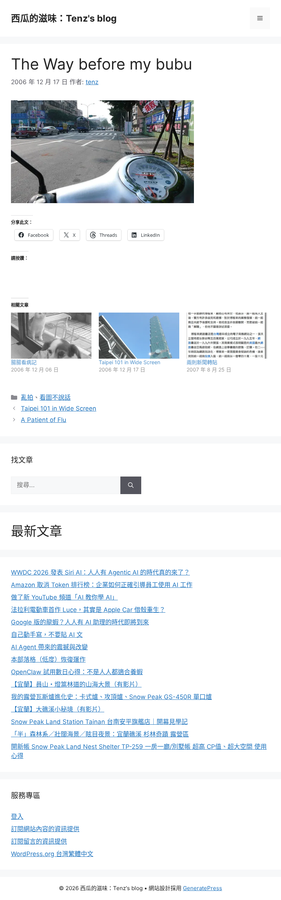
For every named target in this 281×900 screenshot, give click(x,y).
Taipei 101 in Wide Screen (129, 362)
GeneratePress (202, 888)
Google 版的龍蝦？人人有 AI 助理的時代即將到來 (80, 622)
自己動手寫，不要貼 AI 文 (47, 634)
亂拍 (27, 397)
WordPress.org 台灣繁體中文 (52, 854)
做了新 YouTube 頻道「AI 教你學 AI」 (64, 597)
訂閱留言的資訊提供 (39, 841)
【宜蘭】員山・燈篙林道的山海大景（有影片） (76, 684)
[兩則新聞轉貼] (227, 336)
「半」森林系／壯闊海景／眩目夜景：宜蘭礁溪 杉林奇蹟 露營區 (100, 734)
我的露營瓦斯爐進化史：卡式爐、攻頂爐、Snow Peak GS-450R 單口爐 (111, 697)
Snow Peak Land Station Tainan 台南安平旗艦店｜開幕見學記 (99, 721)
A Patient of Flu (43, 419)
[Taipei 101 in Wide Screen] (139, 336)
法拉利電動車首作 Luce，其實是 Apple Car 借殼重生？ (88, 609)
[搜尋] (130, 485)
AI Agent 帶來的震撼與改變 (49, 647)
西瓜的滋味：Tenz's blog (64, 18)
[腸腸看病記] (51, 336)
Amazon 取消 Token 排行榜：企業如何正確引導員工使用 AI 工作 (101, 585)
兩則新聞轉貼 (202, 362)
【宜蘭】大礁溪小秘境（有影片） (57, 709)
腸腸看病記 (24, 362)
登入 (17, 816)
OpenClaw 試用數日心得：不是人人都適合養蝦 (77, 672)
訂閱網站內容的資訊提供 (45, 829)
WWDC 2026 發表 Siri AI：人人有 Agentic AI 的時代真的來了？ (100, 572)
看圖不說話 (55, 397)
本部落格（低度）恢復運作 (48, 659)
